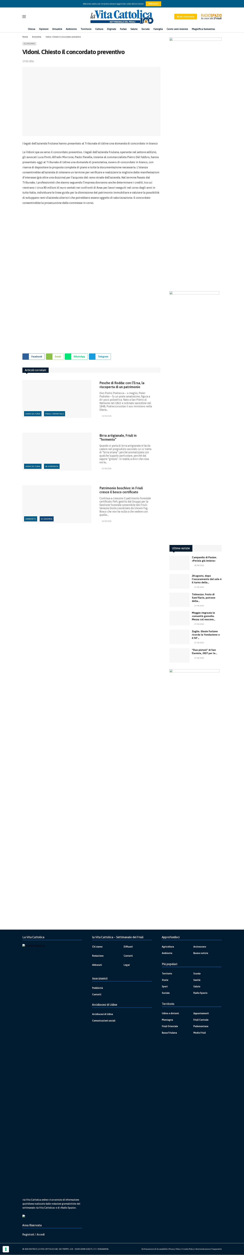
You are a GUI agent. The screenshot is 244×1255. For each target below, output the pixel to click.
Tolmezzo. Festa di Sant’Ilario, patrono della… (203, 597)
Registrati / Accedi (33, 1234)
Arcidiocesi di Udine (102, 1014)
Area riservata (185, 16)
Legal (127, 965)
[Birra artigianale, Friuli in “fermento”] (56, 452)
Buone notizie (200, 953)
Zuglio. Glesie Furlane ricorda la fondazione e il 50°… (206, 634)
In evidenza (51, 466)
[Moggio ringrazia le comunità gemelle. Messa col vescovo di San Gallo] (179, 618)
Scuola (197, 973)
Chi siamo (97, 946)
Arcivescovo (199, 946)
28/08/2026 (199, 565)
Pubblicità (97, 988)
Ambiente (30, 519)
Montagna (167, 1019)
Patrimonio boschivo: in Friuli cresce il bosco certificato (121, 490)
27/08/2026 (199, 587)
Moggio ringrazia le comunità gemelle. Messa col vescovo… (203, 616)
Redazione (98, 955)
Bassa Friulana (169, 1032)
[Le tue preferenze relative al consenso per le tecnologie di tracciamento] (6, 1249)
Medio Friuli (199, 1032)
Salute (196, 986)
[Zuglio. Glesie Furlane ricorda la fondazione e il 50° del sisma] (179, 637)
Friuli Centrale (200, 1019)
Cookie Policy (188, 1249)
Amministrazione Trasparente (209, 1249)
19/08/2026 (106, 468)
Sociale (166, 993)
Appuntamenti (201, 1013)
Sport (165, 986)
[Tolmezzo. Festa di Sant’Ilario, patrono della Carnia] (179, 600)
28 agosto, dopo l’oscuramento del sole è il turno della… (207, 579)
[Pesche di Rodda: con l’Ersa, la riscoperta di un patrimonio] (56, 399)
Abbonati (153, 4)
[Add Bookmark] (159, 61)
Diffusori (128, 946)
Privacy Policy (175, 1249)
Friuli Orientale (54, 414)
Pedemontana (200, 1026)
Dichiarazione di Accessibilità (154, 1249)
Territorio (167, 973)
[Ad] (91, 278)
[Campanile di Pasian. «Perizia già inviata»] (179, 563)
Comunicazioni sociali (103, 1020)
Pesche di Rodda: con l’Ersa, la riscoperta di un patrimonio (121, 385)
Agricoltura (32, 414)
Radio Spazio (200, 993)
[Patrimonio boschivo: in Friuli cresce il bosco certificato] (56, 504)
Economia (29, 44)
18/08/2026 (106, 521)
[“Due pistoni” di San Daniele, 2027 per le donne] (179, 655)
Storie (165, 980)
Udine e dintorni (170, 1013)
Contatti (128, 955)
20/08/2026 (106, 416)
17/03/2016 (28, 61)
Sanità (196, 980)
